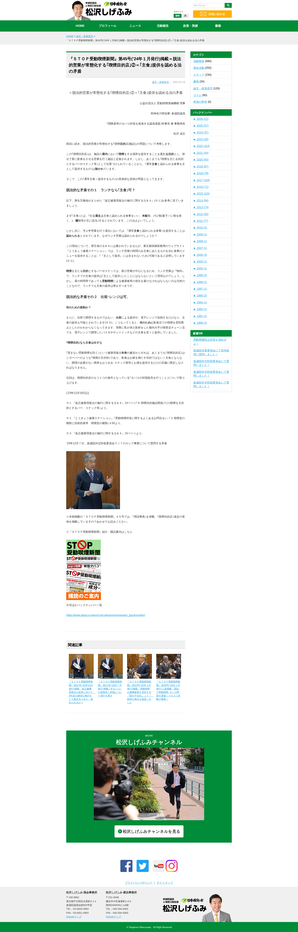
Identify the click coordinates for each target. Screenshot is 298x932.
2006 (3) (200, 254)
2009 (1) (200, 234)
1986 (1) (200, 322)
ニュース (135, 25)
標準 (177, 16)
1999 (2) (200, 275)
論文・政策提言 (160, 82)
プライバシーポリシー (138, 882)
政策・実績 (190, 25)
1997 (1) (200, 288)
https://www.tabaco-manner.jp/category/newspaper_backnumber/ (105, 615)
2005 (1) (200, 261)
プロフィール (107, 25)
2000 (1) (200, 268)
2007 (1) (200, 248)
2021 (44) (200, 152)
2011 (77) (200, 220)
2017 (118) (201, 180)
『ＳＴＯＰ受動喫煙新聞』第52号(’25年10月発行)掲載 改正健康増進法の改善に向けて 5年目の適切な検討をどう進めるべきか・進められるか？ (82, 692)
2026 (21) (200, 118)
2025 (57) (200, 125)
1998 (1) (200, 282)
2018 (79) (200, 173)
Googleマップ (73, 916)
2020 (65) (200, 159)
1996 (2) (200, 295)
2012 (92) (200, 214)
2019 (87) (200, 166)
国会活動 (198, 67)
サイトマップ (165, 882)
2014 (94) (200, 200)
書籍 (218, 25)
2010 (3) (200, 227)
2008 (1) (200, 241)
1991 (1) (200, 316)
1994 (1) (200, 302)
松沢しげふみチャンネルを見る (151, 831)
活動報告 (163, 25)
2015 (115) (201, 193)
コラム (197, 95)
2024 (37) (200, 132)
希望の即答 (200, 101)
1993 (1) (200, 309)
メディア (198, 74)
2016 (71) (200, 186)
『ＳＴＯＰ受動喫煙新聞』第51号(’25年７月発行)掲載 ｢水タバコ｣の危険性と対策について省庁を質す (110, 688)
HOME (80, 25)
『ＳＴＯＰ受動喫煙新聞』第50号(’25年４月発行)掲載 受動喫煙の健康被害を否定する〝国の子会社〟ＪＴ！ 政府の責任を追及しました (140, 692)
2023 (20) (200, 139)
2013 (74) (200, 207)
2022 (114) (201, 146)
